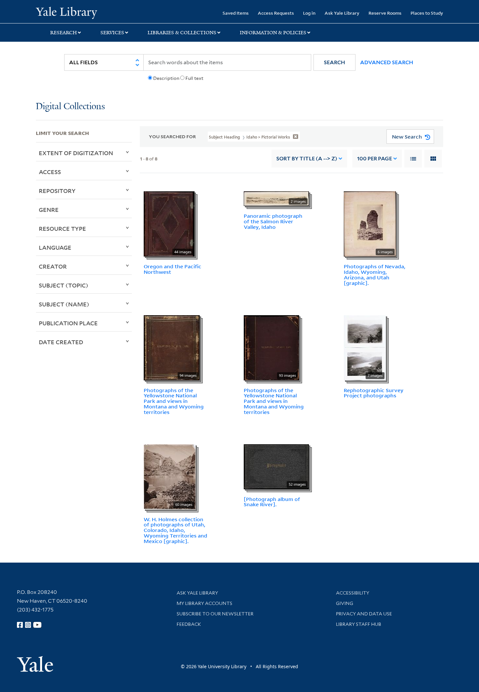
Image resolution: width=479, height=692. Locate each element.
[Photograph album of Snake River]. (272, 502)
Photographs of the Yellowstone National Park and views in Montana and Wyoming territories (174, 401)
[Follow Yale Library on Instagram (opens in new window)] (28, 625)
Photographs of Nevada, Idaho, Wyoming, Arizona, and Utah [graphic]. (374, 274)
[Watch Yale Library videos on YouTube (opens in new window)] (37, 625)
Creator (53, 266)
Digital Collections (70, 107)
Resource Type (62, 228)
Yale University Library (66, 12)
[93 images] (271, 347)
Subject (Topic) (63, 285)
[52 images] (276, 466)
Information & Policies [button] (273, 32)
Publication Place (68, 323)
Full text (194, 78)
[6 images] (370, 223)
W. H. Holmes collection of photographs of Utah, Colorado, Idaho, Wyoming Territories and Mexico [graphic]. (175, 530)
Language (55, 247)
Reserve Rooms (385, 13)
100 (374, 158)
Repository (57, 191)
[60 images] (170, 476)
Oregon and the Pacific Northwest (172, 269)
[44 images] (169, 223)
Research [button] (63, 32)
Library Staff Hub (358, 624)
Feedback (189, 624)
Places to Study (427, 13)
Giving (344, 603)
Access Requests (276, 13)
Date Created (61, 342)
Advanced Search (386, 62)
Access (50, 172)
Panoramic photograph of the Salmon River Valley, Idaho (273, 221)
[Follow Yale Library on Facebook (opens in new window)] (20, 625)
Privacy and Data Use (364, 613)
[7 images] (365, 347)
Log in (309, 13)
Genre (49, 209)
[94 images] (172, 347)
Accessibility (352, 593)
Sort (306, 158)
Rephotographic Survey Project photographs (373, 393)
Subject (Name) (64, 304)
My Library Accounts (204, 603)
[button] (334, 62)
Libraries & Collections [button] (182, 32)
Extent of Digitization (76, 153)
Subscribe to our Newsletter (215, 613)
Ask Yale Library (342, 13)
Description (166, 78)
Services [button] (112, 32)
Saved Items (236, 13)
